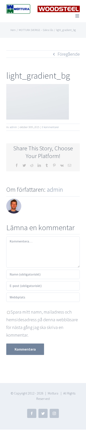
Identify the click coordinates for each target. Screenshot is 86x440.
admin (13, 127)
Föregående (69, 54)
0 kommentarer (50, 127)
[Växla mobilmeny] (77, 16)
